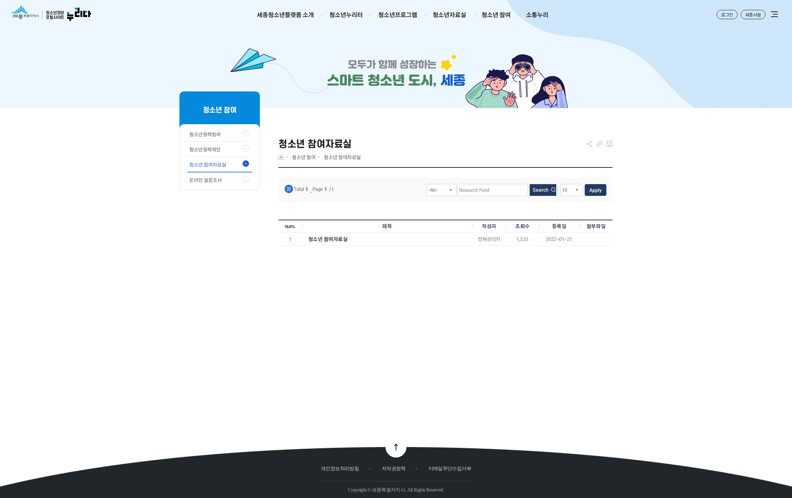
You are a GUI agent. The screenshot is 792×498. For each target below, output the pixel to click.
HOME (280, 157)
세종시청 (753, 14)
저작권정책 (394, 468)
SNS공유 (589, 144)
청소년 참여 (303, 157)
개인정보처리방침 (340, 468)
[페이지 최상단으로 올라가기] (396, 447)
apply (595, 190)
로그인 (727, 14)
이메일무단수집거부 (449, 468)
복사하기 (599, 144)
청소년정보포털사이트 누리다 (51, 13)
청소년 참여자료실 (342, 157)
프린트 (609, 144)
